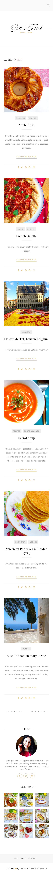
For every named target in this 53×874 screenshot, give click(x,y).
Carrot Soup (26, 438)
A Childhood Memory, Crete (26, 656)
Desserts (20, 118)
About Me (18, 858)
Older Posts (38, 711)
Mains (20, 229)
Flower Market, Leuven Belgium (26, 339)
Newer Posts (15, 711)
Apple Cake (26, 125)
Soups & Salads (31, 431)
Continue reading (26, 157)
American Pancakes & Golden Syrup (26, 551)
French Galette (26, 236)
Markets (26, 332)
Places (26, 649)
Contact (32, 858)
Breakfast (20, 542)
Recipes (32, 118)
